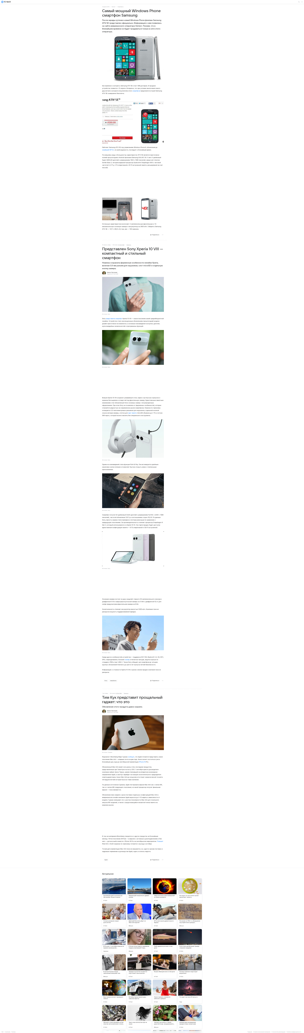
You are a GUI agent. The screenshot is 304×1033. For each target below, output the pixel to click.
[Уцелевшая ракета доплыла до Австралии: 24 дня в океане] (114, 890)
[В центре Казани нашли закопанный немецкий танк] (114, 966)
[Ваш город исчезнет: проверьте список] (114, 992)
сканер (127, 659)
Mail (2, 1031)
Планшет (160, 841)
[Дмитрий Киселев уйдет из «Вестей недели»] (139, 915)
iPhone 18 (142, 762)
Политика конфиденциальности (294, 1031)
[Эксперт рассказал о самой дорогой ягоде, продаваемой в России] (165, 1017)
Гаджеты (129, 244)
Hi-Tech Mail (121, 244)
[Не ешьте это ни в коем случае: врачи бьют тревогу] (190, 890)
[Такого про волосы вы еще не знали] (139, 1017)
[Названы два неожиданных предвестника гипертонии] (190, 1017)
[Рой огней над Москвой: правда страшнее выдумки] (190, 941)
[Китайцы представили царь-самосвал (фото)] (139, 992)
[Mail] (2, 2)
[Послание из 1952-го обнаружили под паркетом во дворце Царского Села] (190, 915)
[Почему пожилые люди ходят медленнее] (190, 966)
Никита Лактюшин (112, 272)
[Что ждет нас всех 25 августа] (190, 992)
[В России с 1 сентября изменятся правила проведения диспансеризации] (114, 941)
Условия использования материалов (261, 1031)
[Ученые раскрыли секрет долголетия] (114, 915)
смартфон (118, 318)
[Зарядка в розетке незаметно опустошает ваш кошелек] (139, 966)
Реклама (13, 1031)
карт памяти (132, 413)
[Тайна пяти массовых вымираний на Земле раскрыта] (165, 890)
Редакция (250, 1031)
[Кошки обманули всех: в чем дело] (165, 966)
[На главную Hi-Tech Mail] (7, 2)
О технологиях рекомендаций (278, 1031)
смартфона (136, 91)
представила (110, 318)
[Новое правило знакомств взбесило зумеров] (165, 992)
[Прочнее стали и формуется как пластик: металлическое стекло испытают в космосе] (114, 1017)
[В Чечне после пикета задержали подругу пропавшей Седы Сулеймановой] (139, 941)
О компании (7, 1031)
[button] (133, 59)
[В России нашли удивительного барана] (165, 915)
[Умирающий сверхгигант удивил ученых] (139, 890)
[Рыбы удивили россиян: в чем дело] (165, 941)
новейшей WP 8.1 (108, 150)
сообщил (131, 757)
